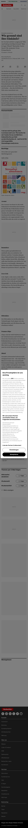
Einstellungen (14, 450)
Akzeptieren (14, 454)
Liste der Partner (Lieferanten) (11, 445)
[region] (14, 414)
